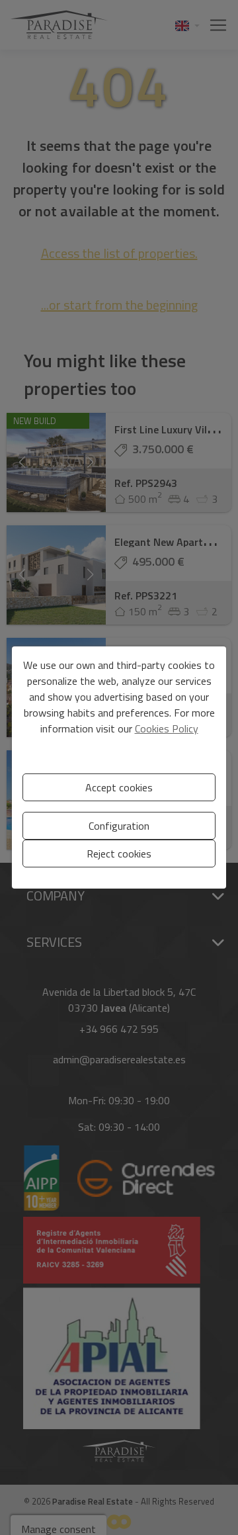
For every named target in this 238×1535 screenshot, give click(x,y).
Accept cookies (119, 787)
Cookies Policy (166, 728)
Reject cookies (119, 853)
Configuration (119, 826)
